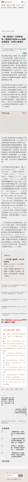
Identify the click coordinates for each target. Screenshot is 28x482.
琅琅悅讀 (3, 31)
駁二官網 (15, 246)
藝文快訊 (3, 7)
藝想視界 (9, 7)
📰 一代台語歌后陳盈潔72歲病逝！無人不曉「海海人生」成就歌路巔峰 (14, 381)
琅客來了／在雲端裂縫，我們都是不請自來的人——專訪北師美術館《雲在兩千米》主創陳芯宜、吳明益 (18, 449)
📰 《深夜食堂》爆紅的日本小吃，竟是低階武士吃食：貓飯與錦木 (14, 355)
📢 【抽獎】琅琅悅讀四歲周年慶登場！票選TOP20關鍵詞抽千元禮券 (14, 336)
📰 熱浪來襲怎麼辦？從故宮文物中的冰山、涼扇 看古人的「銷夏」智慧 (14, 362)
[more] (24, 113)
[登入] (24, 2)
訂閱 (20, 475)
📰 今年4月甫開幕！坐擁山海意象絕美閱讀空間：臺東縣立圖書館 (14, 348)
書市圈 (13, 5)
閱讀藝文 (15, 7)
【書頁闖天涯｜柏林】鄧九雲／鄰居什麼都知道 (18, 433)
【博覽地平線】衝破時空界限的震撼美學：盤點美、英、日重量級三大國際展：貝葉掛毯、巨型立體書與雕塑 (18, 442)
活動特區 (13, 31)
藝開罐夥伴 (21, 7)
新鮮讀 (3, 5)
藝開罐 (18, 5)
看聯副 (8, 5)
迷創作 (23, 5)
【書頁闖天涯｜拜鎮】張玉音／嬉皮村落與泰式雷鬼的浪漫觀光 (18, 454)
